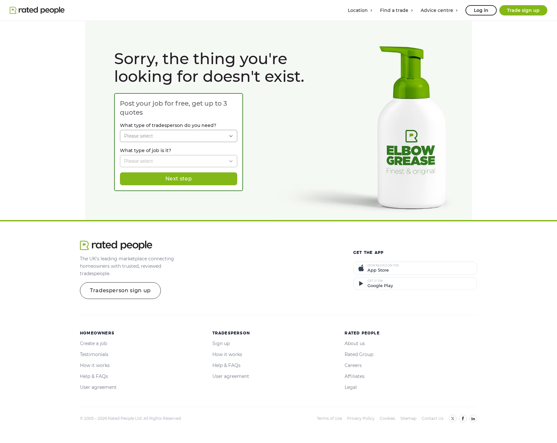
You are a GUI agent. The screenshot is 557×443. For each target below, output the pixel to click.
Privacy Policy (361, 418)
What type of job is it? (145, 150)
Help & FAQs (94, 376)
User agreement (98, 387)
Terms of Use (329, 418)
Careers (353, 365)
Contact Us (433, 418)
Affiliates (355, 376)
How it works (95, 365)
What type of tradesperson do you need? (168, 125)
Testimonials (94, 354)
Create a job (93, 343)
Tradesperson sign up (120, 290)
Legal (351, 387)
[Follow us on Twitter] (452, 418)
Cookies (387, 418)
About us (355, 343)
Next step (178, 179)
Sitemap (408, 418)
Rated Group (359, 354)
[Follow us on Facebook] (463, 418)
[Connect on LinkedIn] (473, 418)
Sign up (221, 343)
